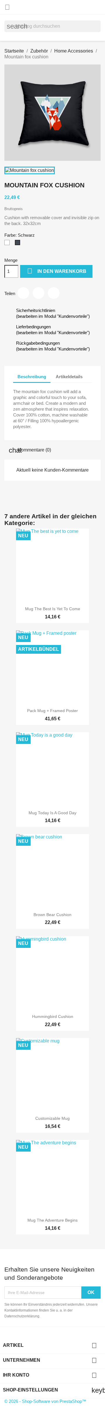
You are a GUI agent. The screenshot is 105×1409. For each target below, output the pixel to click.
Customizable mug (52, 1118)
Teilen (23, 293)
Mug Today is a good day (52, 812)
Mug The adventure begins (52, 1220)
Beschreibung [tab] (32, 376)
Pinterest (54, 293)
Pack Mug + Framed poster (52, 710)
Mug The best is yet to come (52, 608)
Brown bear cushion (52, 914)
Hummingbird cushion (52, 1016)
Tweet (38, 293)
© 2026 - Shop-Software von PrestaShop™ (45, 1401)
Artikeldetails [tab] (69, 376)
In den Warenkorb (56, 271)
